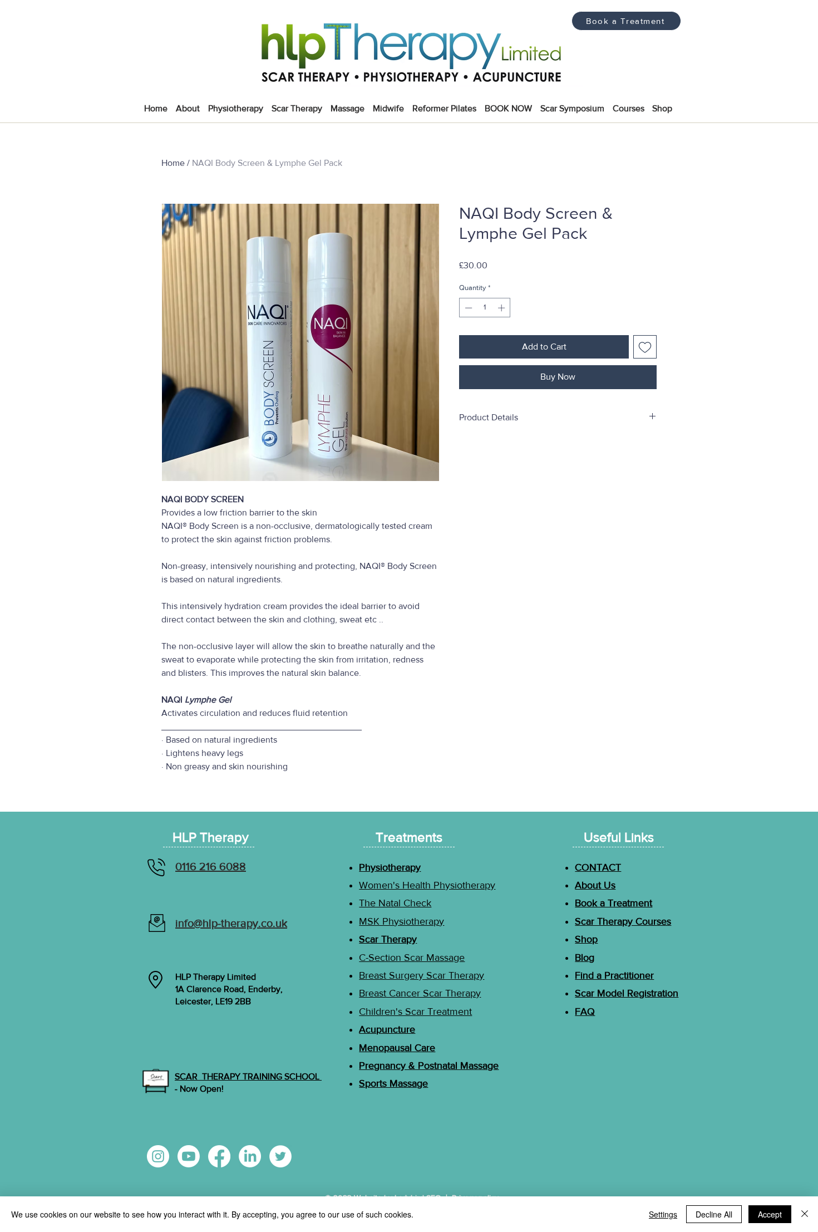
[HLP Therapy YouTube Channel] (189, 1156)
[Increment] (502, 307)
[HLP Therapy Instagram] (158, 1156)
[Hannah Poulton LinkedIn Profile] (250, 1156)
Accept (770, 1214)
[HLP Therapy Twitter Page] (280, 1156)
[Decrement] (467, 307)
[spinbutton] (485, 307)
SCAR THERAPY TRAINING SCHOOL (248, 1076)
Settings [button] (663, 1214)
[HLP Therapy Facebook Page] (219, 1156)
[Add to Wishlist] (645, 347)
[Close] (804, 1214)
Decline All (714, 1214)
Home (173, 163)
